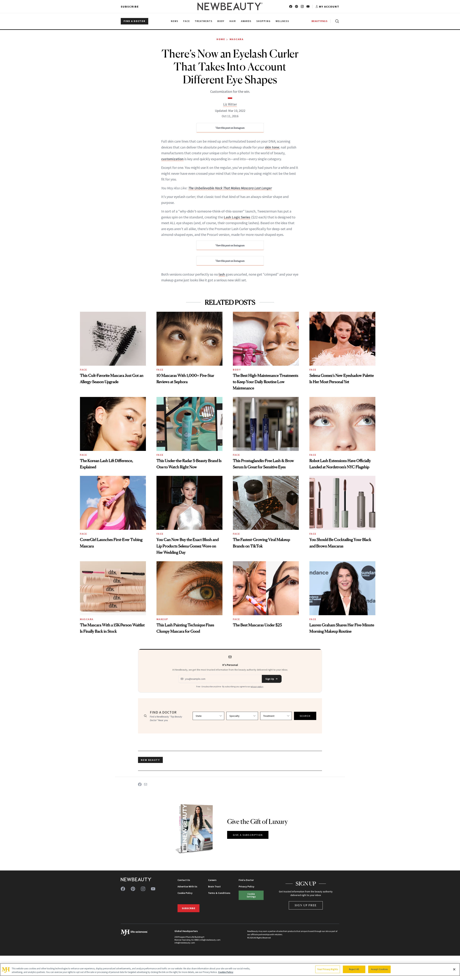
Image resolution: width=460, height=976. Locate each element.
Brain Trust (214, 886)
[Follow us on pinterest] (296, 6)
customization (172, 159)
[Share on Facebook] (140, 784)
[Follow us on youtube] (308, 6)
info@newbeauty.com (184, 942)
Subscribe (130, 6)
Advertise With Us (187, 886)
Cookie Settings (251, 895)
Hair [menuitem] (232, 21)
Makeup (162, 619)
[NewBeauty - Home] (230, 6)
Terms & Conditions (219, 893)
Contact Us (184, 880)
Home (221, 39)
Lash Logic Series (237, 217)
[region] (230, 969)
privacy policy (257, 686)
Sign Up (269, 678)
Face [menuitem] (186, 21)
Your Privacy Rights (327, 969)
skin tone (272, 147)
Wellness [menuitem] (282, 21)
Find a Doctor (246, 880)
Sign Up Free (306, 905)
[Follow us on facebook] (290, 6)
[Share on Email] (145, 784)
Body (237, 369)
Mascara (237, 39)
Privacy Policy (246, 886)
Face (83, 369)
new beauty (150, 760)
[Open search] (336, 21)
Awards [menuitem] (246, 21)
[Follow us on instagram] (302, 6)
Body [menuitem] (220, 21)
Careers (212, 880)
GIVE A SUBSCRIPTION (248, 834)
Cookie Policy (185, 893)
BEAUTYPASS (320, 21)
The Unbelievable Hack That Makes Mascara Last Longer (230, 188)
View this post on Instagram (230, 127)
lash (222, 274)
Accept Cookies (379, 969)
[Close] (454, 969)
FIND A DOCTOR (134, 21)
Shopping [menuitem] (263, 21)
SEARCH (305, 715)
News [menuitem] (174, 21)
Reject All (354, 969)
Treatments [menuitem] (203, 21)
